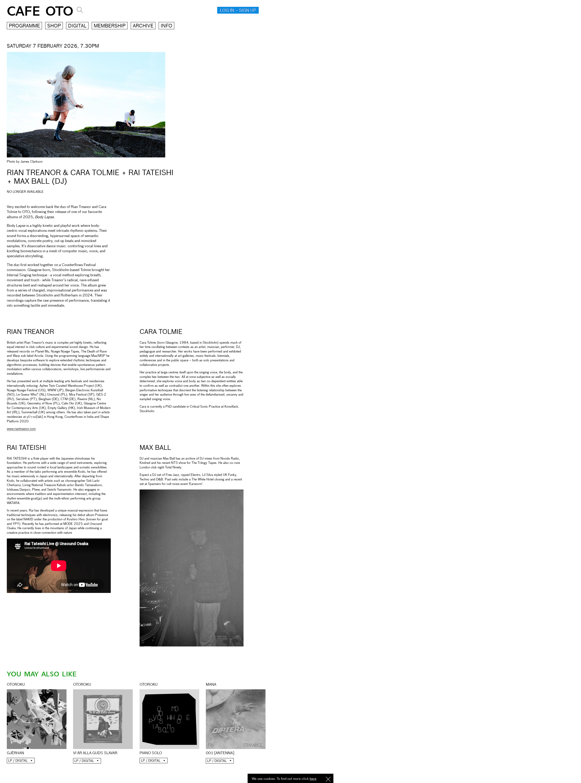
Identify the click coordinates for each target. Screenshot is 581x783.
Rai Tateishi (26, 448)
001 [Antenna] (220, 753)
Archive (143, 26)
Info (166, 26)
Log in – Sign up (238, 11)
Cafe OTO (40, 11)
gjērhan (15, 753)
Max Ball (155, 448)
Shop (54, 26)
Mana (211, 685)
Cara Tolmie (161, 332)
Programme (24, 26)
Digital (77, 26)
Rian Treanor (30, 332)
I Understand (328, 779)
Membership (110, 26)
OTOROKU (16, 685)
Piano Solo (151, 753)
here (313, 779)
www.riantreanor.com (21, 429)
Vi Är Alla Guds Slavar (95, 753)
